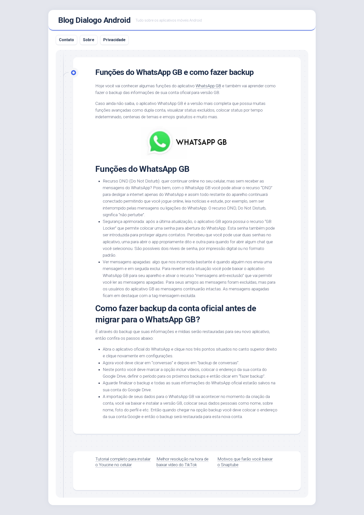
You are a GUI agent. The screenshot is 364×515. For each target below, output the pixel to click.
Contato (66, 39)
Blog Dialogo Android (94, 20)
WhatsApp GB (208, 85)
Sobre (88, 39)
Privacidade (114, 39)
